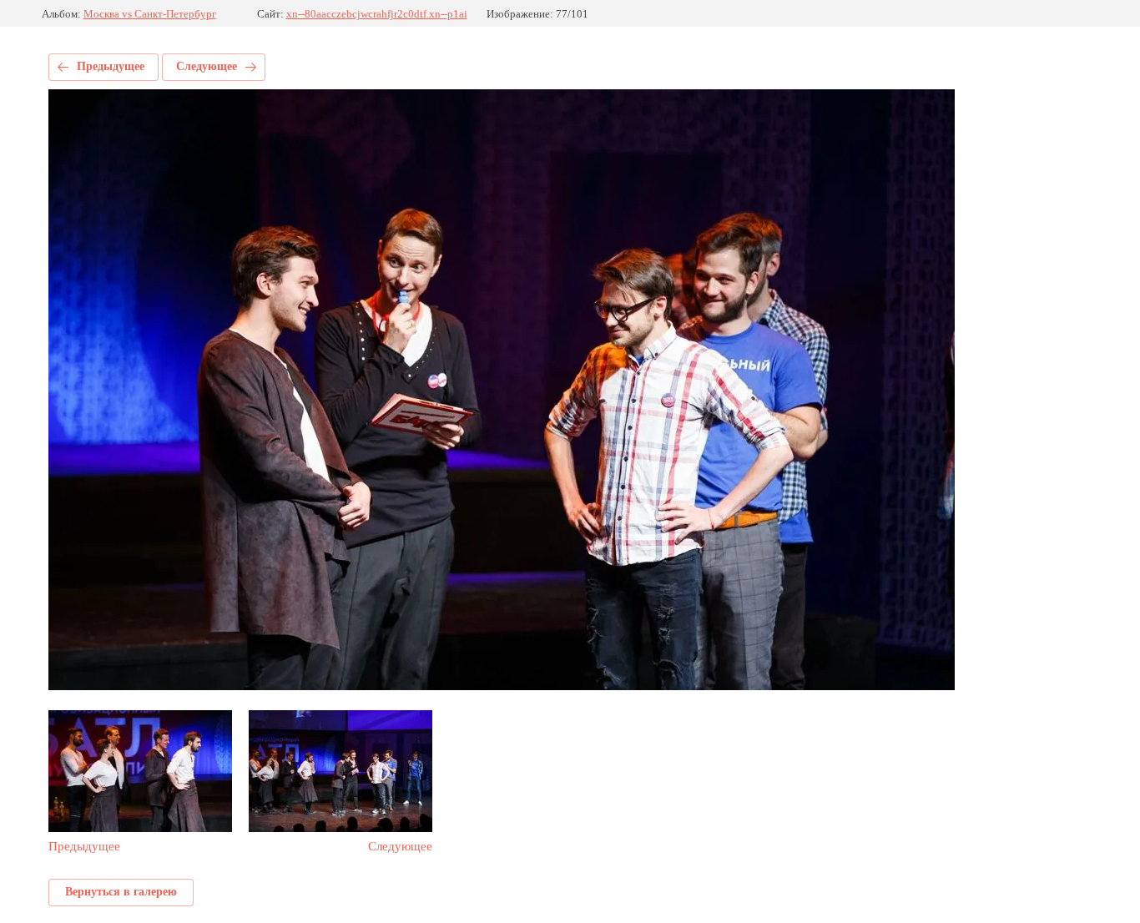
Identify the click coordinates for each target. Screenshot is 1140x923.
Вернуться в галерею (121, 891)
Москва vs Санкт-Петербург (149, 14)
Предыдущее (110, 66)
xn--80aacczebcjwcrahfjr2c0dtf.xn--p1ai (376, 14)
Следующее (206, 66)
